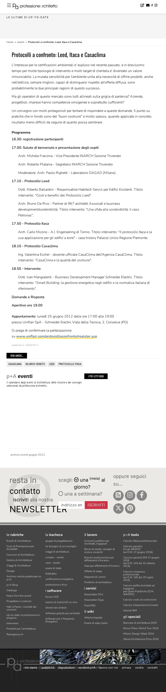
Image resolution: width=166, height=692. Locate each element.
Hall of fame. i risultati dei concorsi (21, 608)
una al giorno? (89, 483)
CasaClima (14, 364)
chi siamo (31, 668)
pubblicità (47, 668)
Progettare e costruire (18, 601)
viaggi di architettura (57, 551)
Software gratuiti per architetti (62, 613)
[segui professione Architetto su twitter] (118, 508)
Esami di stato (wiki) (96, 623)
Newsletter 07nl (93, 594)
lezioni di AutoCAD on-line (61, 602)
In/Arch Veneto (35, 364)
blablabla (50, 573)
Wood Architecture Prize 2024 (140, 639)
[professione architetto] (38, 7)
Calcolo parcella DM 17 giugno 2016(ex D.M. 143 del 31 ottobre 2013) (141, 562)
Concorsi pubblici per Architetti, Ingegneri (96, 542)
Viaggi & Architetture (18, 565)
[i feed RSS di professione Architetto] (118, 495)
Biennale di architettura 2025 (140, 623)
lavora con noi (108, 668)
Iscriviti (96, 505)
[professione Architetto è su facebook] (142, 495)
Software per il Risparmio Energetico (60, 620)
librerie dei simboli (56, 607)
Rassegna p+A (14, 634)
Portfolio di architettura (97, 582)
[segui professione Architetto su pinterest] (130, 508)
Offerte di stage (93, 571)
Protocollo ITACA (70, 364)
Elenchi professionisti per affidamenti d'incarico (99, 559)
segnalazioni (66, 668)
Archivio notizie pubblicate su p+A (23, 578)
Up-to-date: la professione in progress (23, 616)
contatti (152, 668)
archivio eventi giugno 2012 (27, 455)
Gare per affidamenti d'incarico (102, 566)
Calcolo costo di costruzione (139, 599)
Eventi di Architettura (18, 541)
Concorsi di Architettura (20, 554)
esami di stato (53, 568)
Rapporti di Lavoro (95, 577)
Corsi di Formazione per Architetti (20, 548)
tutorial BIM (130, 610)
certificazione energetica (59, 579)
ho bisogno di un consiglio (61, 546)
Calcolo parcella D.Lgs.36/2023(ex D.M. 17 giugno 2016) (138, 549)
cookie (139, 668)
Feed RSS (89, 605)
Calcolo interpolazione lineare (140, 605)
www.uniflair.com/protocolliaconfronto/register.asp (56, 336)
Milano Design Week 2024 (138, 633)
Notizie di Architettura (19, 560)
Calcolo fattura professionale (140, 541)
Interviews (12, 623)
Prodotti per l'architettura (21, 628)
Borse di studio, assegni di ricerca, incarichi (99, 550)
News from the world (18, 595)
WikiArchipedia (93, 617)
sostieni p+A (86, 668)
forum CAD (52, 597)
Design (10, 571)
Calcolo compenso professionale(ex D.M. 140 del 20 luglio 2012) (138, 576)
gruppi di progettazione (58, 541)
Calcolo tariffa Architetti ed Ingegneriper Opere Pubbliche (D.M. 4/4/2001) (139, 590)
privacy (126, 668)
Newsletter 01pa (94, 600)
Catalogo (11, 590)
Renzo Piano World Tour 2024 (140, 628)
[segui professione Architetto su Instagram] (130, 495)
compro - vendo (54, 557)
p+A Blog (12, 585)
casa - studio (52, 562)
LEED (51, 364)
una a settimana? (82, 494)
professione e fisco (56, 584)
